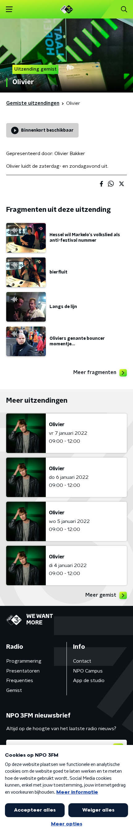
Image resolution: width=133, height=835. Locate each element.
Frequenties (19, 680)
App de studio (89, 680)
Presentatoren (23, 670)
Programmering (23, 661)
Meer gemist (100, 595)
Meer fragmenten (94, 372)
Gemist (14, 690)
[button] (9, 9)
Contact (82, 661)
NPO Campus (88, 670)
